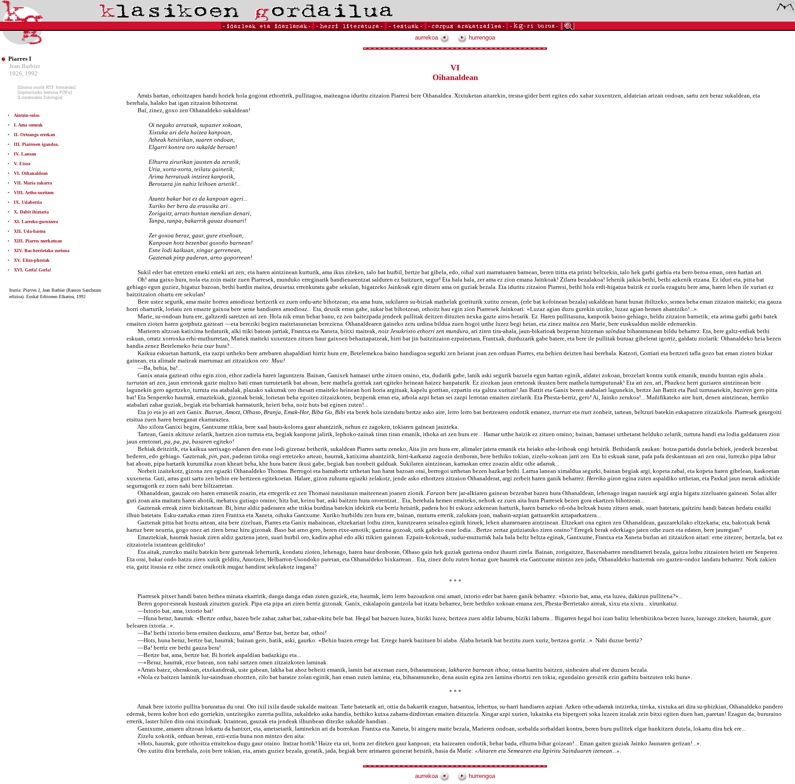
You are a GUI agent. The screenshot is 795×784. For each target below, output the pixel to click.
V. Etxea (22, 163)
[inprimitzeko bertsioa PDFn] (44, 92)
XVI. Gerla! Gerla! (32, 269)
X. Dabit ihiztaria (31, 211)
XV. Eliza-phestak (32, 260)
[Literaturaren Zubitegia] (39, 97)
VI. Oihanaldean (31, 173)
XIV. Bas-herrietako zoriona (41, 250)
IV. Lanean (25, 153)
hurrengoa (481, 37)
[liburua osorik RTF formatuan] (46, 87)
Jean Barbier (24, 66)
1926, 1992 (23, 73)
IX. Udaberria (28, 202)
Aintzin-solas (27, 115)
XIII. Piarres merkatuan (38, 240)
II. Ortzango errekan (34, 134)
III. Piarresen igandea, (36, 144)
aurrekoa (427, 37)
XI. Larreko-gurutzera (36, 221)
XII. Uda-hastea (30, 231)
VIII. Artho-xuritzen (34, 192)
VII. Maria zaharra (33, 182)
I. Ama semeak (28, 124)
